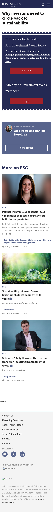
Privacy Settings (10, 429)
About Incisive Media (12, 424)
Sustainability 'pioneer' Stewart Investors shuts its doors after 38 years (21, 295)
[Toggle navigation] (48, 5)
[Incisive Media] (7, 478)
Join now (26, 70)
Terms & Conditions (12, 434)
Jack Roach (9, 309)
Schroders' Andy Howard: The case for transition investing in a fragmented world (24, 361)
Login (26, 101)
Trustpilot (3, 401)
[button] (43, 5)
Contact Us (7, 415)
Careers (6, 443)
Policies (6, 438)
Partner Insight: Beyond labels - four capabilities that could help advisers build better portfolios (23, 215)
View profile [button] (26, 147)
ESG (4, 207)
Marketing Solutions (12, 420)
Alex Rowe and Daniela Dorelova (30, 133)
